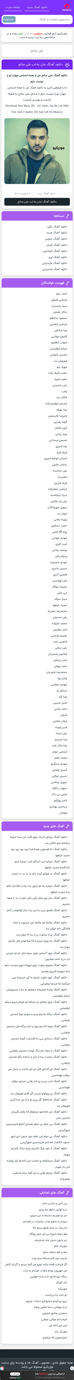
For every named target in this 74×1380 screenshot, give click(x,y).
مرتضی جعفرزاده (57, 489)
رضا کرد (63, 697)
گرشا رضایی (60, 422)
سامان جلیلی (59, 465)
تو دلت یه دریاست (56, 1295)
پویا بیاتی (61, 434)
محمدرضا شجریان (56, 672)
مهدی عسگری (59, 764)
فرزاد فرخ (62, 452)
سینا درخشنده (59, 495)
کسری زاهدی (59, 770)
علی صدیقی (60, 617)
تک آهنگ (61, 1283)
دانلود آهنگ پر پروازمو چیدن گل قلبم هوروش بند (38, 1093)
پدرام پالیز (61, 556)
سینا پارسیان (59, 306)
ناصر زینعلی (60, 660)
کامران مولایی (59, 336)
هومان (63, 813)
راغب (64, 391)
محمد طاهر (60, 758)
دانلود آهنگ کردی (57, 245)
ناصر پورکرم (60, 800)
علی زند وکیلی (59, 501)
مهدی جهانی (59, 538)
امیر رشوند (61, 727)
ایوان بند (62, 514)
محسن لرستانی (58, 440)
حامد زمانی (60, 709)
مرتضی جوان (59, 752)
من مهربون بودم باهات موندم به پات (45, 1271)
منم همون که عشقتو (55, 1338)
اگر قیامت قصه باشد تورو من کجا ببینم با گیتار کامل (36, 1264)
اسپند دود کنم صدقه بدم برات (49, 1258)
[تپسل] (2, 1368)
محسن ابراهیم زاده (56, 403)
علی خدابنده (60, 471)
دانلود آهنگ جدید (37, 7)
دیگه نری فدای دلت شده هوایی (48, 1276)
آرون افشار (61, 428)
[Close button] (72, 1368)
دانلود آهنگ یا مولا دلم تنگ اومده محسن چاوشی (38, 1051)
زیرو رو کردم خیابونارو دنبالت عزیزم (46, 1301)
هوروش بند (60, 361)
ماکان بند (61, 397)
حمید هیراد (60, 379)
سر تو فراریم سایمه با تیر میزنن (48, 1215)
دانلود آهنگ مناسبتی (54, 269)
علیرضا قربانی (59, 636)
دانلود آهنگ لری (58, 257)
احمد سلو (61, 294)
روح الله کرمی (59, 532)
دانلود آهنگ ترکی (57, 227)
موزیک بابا (61, 1332)
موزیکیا (62, 1289)
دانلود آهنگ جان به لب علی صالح (40, 64)
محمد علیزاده (59, 623)
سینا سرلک (60, 599)
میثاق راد (61, 691)
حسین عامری (59, 568)
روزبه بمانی (60, 519)
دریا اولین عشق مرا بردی (53, 1209)
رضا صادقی (60, 330)
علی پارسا (61, 733)
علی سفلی (61, 648)
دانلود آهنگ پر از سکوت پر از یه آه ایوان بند (41, 935)
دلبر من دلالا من (58, 1325)
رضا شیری (61, 446)
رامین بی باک (59, 794)
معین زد (62, 477)
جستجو (9, 19)
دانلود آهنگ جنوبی (56, 239)
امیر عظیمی (60, 630)
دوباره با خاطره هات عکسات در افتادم (45, 1222)
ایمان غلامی (60, 721)
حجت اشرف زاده (58, 373)
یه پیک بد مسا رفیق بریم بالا (50, 1228)
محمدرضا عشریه (57, 611)
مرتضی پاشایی (58, 324)
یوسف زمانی (59, 550)
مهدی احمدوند (58, 562)
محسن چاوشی (58, 355)
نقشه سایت (13, 7)
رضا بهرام (62, 410)
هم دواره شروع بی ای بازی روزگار (48, 1234)
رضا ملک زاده (59, 746)
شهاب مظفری (59, 342)
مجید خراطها (60, 605)
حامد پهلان (60, 666)
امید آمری (61, 544)
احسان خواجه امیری (55, 458)
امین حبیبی (60, 703)
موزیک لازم (60, 1246)
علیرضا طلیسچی (57, 416)
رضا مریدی (61, 739)
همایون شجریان (57, 654)
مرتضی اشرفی (59, 300)
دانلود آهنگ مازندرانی (54, 263)
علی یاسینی (60, 385)
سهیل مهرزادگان (57, 507)
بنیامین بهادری (58, 807)
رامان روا (62, 678)
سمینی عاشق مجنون (54, 1313)
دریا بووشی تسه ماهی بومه (50, 1307)
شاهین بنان (60, 642)
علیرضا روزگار (59, 587)
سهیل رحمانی (59, 782)
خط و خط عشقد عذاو (55, 1252)
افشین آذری (60, 575)
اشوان (63, 715)
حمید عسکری (59, 526)
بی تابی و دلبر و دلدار (54, 1203)
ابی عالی (62, 593)
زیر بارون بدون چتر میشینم (51, 1240)
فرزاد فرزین (60, 483)
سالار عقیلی (60, 312)
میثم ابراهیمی (58, 349)
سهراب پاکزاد (59, 788)
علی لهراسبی (59, 581)
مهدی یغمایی (59, 684)
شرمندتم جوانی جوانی (54, 1319)
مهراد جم (62, 367)
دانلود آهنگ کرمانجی (55, 251)
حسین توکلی (59, 776)
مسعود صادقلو (58, 318)
